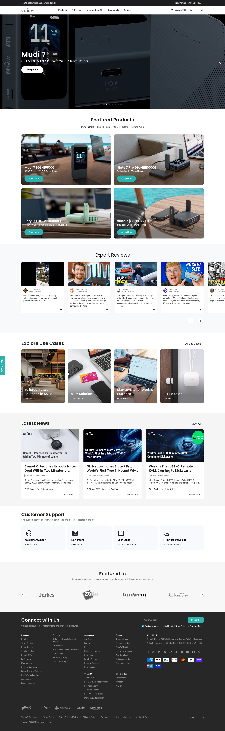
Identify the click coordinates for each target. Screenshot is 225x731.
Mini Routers (26, 663)
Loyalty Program (91, 659)
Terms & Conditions (29, 717)
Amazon (119, 682)
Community (113, 10)
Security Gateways (29, 667)
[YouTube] (182, 652)
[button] (104, 104)
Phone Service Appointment (96, 682)
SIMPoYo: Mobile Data (30, 675)
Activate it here (135, 3)
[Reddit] (164, 652)
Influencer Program (92, 651)
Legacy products (28, 683)
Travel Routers (27, 643)
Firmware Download (124, 651)
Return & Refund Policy (68, 717)
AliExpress (120, 686)
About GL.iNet (152, 635)
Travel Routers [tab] (87, 127)
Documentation (122, 663)
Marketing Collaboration (94, 698)
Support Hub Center (124, 643)
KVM (129, 544)
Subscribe (196, 620)
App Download (122, 655)
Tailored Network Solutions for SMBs (65, 640)
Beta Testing (89, 667)
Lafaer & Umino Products (31, 671)
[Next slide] (205, 3)
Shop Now (34, 178)
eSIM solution (58, 646)
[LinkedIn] (159, 652)
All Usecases (58, 654)
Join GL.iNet (89, 678)
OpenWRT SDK (122, 647)
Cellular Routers (27, 651)
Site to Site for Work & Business (66, 649)
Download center (171, 544)
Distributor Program (61, 661)
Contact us (30, 544)
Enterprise (77, 10)
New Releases (27, 639)
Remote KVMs (27, 655)
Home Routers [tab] (103, 127)
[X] (176, 652)
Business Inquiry (91, 686)
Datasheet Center (123, 659)
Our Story (88, 639)
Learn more (76, 544)
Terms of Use (195, 626)
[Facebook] (148, 652)
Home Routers (27, 647)
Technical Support (91, 690)
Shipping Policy (89, 717)
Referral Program (91, 663)
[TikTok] (170, 652)
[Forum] (199, 652)
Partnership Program (61, 657)
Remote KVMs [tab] (137, 127)
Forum (87, 643)
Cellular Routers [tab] (120, 127)
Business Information (125, 717)
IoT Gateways (27, 659)
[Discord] (187, 652)
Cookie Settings (145, 717)
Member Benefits (95, 10)
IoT (136, 544)
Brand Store (121, 678)
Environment (106, 717)
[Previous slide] (20, 3)
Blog (86, 647)
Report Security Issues (93, 694)
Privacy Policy (180, 626)
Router (120, 544)
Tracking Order (122, 639)
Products (62, 10)
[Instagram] (153, 652)
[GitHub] (193, 652)
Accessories (26, 679)
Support (128, 10)
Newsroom (88, 655)
